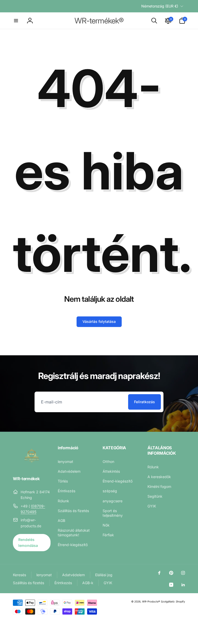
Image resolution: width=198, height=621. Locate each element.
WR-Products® (151, 601)
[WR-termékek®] (32, 464)
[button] (16, 20)
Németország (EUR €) (159, 6)
